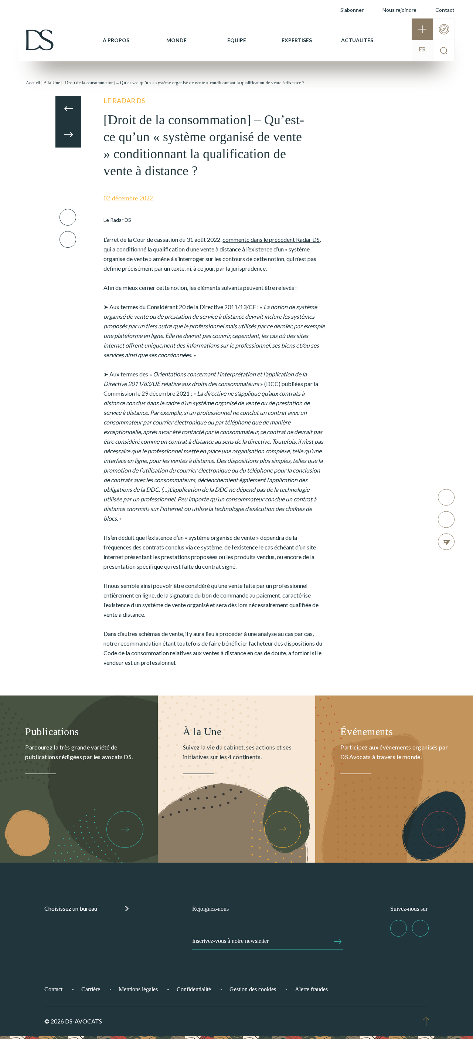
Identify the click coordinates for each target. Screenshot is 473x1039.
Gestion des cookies (252, 989)
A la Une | (53, 82)
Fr (422, 49)
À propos (116, 40)
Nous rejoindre (399, 10)
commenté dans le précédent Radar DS (271, 239)
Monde (176, 40)
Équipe (236, 40)
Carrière (90, 989)
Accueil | (34, 82)
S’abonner (352, 10)
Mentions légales (138, 989)
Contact (445, 10)
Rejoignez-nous (210, 909)
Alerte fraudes (311, 989)
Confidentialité (194, 989)
